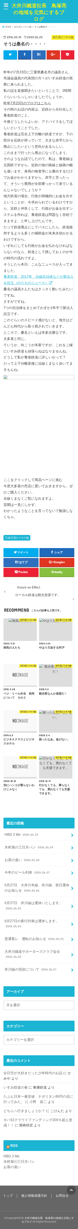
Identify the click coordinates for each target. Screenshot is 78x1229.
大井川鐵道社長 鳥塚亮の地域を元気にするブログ (39, 12)
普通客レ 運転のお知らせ (34, 939)
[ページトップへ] (71, 1190)
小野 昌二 (38, 1102)
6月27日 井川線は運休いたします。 (33, 905)
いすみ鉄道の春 (15, 1087)
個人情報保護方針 (34, 1195)
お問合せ (62, 1195)
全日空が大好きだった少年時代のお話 (32, 1073)
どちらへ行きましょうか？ (24, 1111)
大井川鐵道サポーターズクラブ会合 (32, 954)
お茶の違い (22, 860)
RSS (14, 1146)
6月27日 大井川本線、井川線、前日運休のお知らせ (37, 887)
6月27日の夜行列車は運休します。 (32, 923)
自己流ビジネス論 (18, 537)
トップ (8, 1195)
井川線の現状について (30, 969)
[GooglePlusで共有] (53, 54)
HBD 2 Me (21, 834)
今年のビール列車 (27, 872)
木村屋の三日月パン (29, 847)
